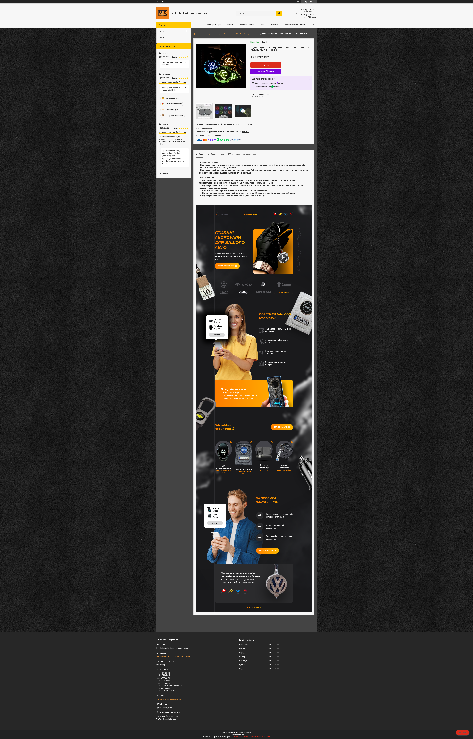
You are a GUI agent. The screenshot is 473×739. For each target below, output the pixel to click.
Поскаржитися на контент (241, 737)
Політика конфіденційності (294, 25)
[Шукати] (279, 13)
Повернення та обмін (269, 25)
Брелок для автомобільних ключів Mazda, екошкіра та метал (173, 161)
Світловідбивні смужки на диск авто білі (174, 63)
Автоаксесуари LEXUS (233, 34)
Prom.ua (248, 732)
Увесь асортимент (226, 266)
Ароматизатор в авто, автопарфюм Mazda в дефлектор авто (171, 153)
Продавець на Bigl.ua (236, 734)
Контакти (230, 25)
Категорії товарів (214, 25)
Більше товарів (280, 427)
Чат (464, 733)
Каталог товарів (266, 550)
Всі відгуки (164, 173)
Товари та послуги (204, 34)
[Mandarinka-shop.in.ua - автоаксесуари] (162, 13)
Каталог (162, 31)
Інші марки (217, 34)
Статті (161, 37)
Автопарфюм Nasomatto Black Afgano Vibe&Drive (174, 89)
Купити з (261, 71)
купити (217, 335)
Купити (266, 65)
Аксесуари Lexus (250, 34)
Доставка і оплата (247, 25)
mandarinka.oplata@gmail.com (168, 699)
